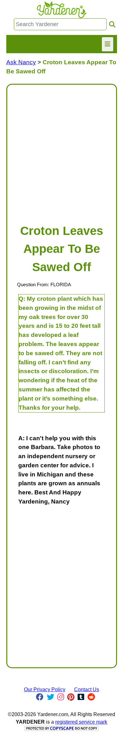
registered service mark (81, 722)
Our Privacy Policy (44, 689)
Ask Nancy (21, 62)
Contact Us (86, 689)
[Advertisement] (61, 151)
